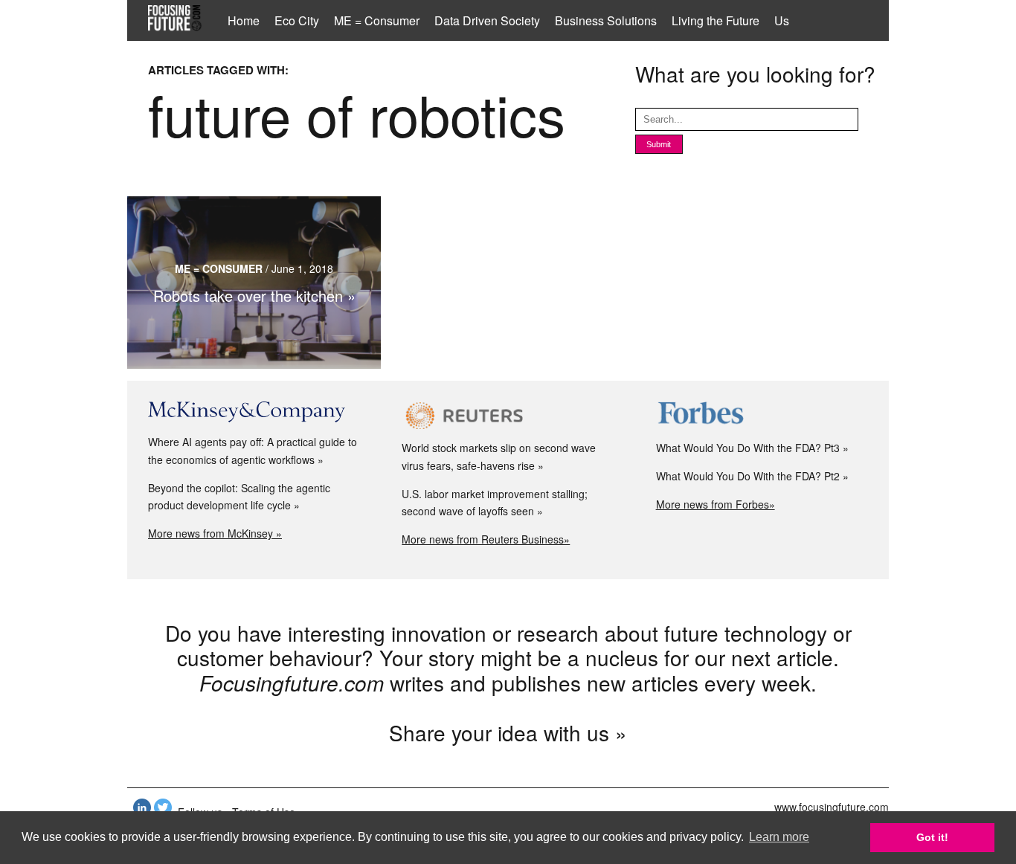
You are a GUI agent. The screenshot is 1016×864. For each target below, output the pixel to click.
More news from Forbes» (715, 504)
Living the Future (715, 20)
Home (244, 20)
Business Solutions (606, 20)
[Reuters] (508, 415)
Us (781, 20)
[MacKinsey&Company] (254, 412)
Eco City (296, 20)
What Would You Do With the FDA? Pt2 (748, 475)
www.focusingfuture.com (831, 806)
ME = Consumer (376, 20)
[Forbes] (762, 415)
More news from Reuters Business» (486, 539)
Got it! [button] (932, 837)
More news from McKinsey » (215, 533)
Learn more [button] (779, 837)
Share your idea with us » (508, 732)
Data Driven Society (487, 20)
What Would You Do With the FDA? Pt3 (748, 447)
